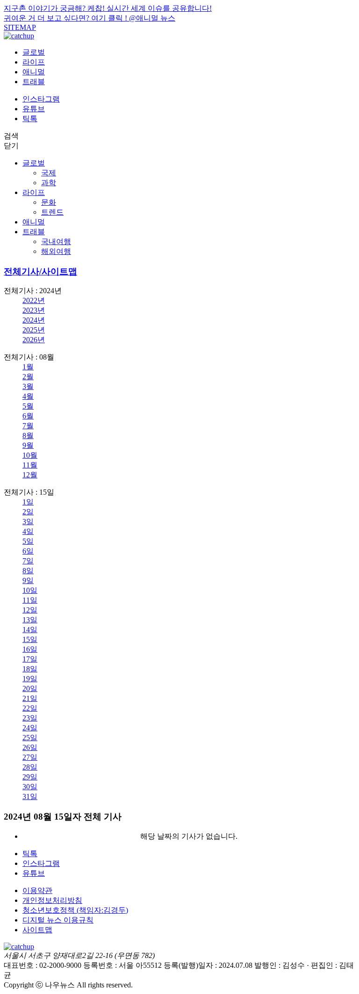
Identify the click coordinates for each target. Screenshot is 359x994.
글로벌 (33, 52)
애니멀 (33, 72)
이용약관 (37, 890)
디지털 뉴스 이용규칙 (57, 920)
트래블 (33, 82)
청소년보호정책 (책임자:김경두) (75, 910)
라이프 (33, 62)
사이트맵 (37, 930)
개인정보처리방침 (52, 900)
